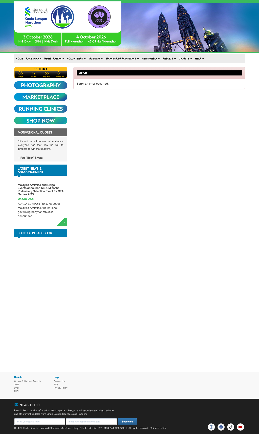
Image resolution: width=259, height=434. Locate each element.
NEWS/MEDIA (150, 58)
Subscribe (127, 421)
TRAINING (95, 58)
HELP (198, 58)
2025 (16, 384)
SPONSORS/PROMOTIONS (121, 58)
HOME (19, 58)
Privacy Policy (61, 387)
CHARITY (184, 58)
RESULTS (168, 58)
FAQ (56, 384)
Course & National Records (27, 381)
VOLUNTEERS (75, 58)
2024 (16, 387)
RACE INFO (32, 58)
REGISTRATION (53, 58)
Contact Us (59, 381)
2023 (16, 391)
